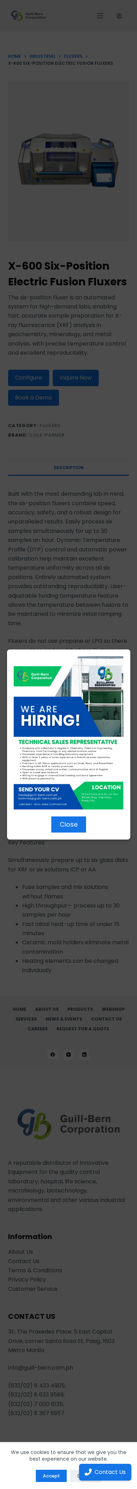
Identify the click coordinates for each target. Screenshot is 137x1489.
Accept (51, 1476)
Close (69, 824)
